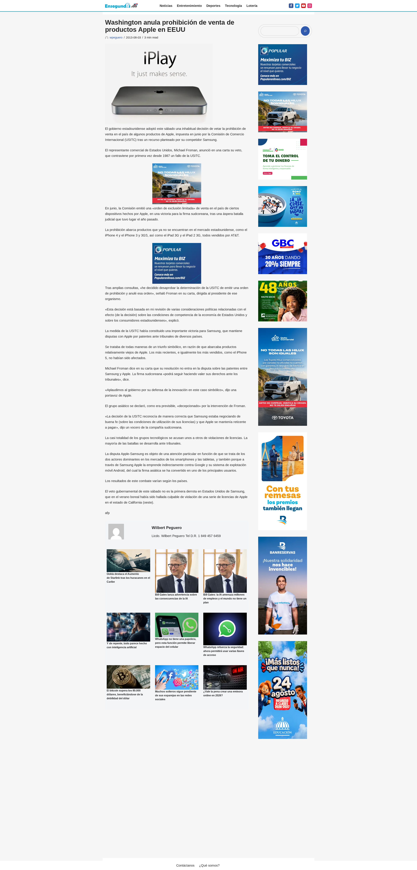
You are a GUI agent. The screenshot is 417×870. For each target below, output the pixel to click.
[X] (297, 5)
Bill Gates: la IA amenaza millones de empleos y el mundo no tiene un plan (224, 598)
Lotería (251, 6)
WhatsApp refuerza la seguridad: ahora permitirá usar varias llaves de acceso (223, 651)
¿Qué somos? (209, 865)
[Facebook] (291, 5)
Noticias (166, 6)
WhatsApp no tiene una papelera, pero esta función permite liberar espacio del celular (175, 643)
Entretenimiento (189, 6)
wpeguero (116, 37)
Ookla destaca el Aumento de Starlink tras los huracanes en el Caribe (128, 578)
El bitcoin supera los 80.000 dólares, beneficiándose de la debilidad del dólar (125, 694)
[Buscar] (305, 31)
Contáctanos (185, 865)
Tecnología (233, 6)
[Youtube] (303, 5)
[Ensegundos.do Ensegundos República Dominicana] (121, 5)
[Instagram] (309, 5)
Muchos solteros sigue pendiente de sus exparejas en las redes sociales (175, 695)
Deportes (213, 6)
